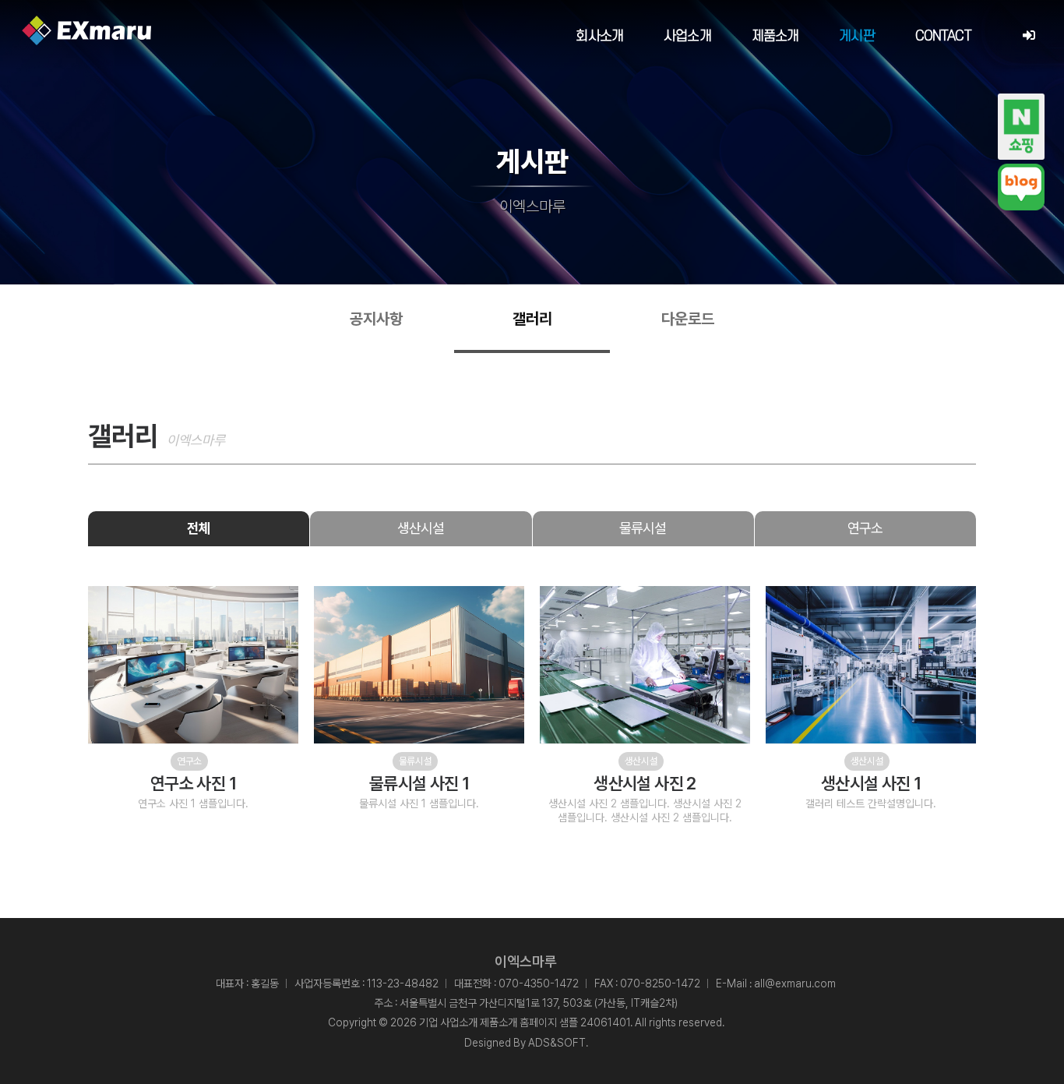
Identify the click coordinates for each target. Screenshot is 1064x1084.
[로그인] (1028, 36)
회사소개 (599, 36)
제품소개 (775, 36)
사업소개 (687, 36)
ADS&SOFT (557, 1042)
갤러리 (532, 318)
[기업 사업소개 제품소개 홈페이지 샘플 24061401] (86, 30)
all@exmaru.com (795, 983)
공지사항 (376, 318)
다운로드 (687, 318)
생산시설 (420, 528)
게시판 (856, 36)
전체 (198, 528)
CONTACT (943, 36)
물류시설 (642, 528)
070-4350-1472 (539, 983)
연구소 (865, 528)
